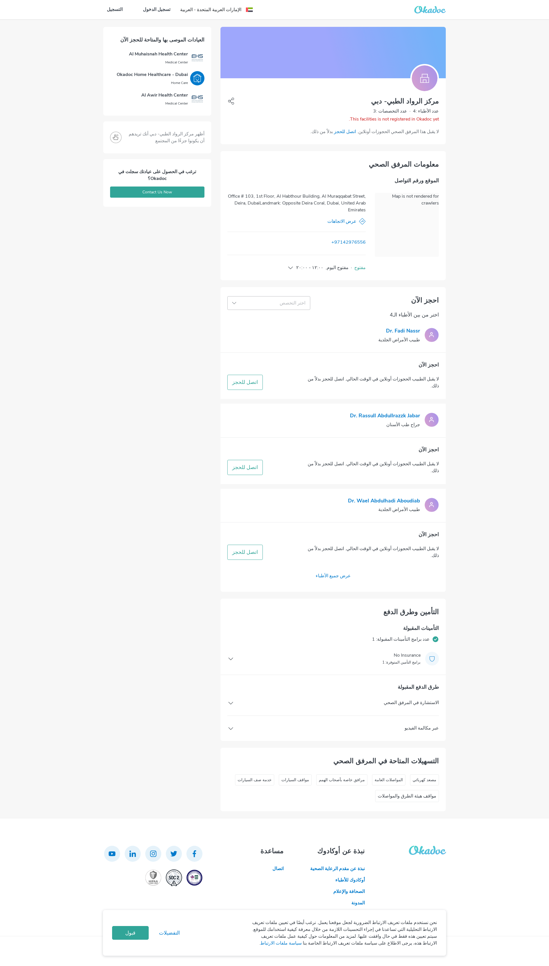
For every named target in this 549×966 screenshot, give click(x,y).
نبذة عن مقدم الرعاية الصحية (337, 868)
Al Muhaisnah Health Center (158, 54)
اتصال (278, 868)
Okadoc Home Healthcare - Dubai (152, 74)
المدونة (358, 903)
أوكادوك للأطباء (350, 880)
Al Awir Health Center (164, 95)
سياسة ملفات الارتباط (281, 943)
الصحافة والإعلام (349, 891)
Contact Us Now (157, 192)
